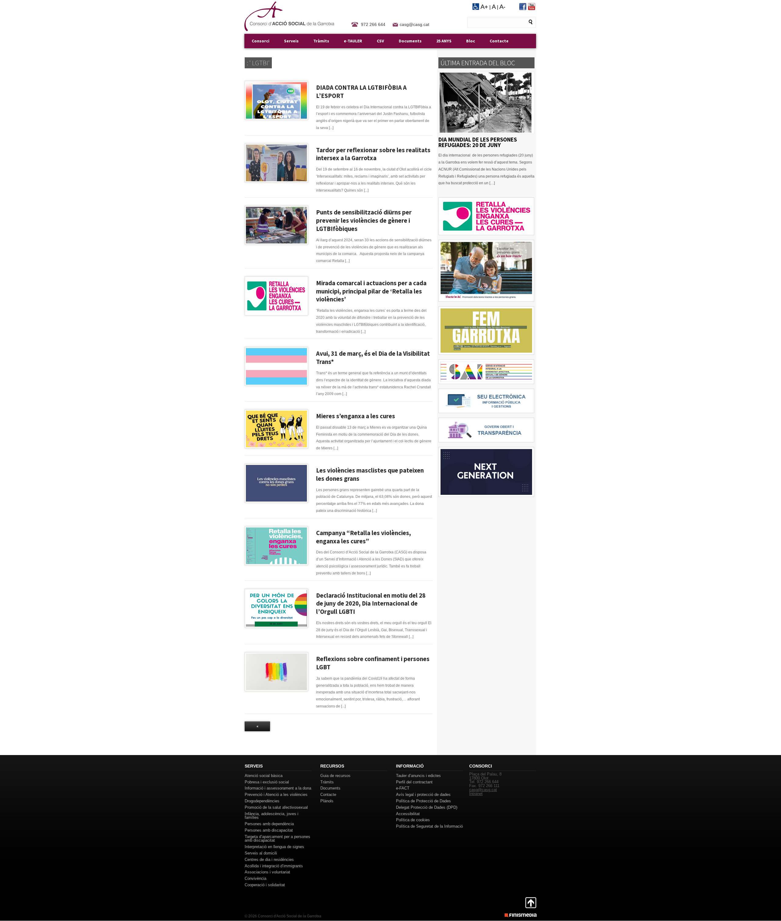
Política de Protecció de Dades (423, 801)
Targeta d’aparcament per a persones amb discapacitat (277, 838)
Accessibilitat (408, 813)
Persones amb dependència (269, 824)
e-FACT (402, 788)
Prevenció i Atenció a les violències (276, 794)
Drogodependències (262, 801)
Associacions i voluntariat (267, 872)
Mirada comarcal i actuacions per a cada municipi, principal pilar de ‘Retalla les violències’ (371, 291)
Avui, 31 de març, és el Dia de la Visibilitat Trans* (373, 358)
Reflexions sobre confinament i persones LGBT (373, 663)
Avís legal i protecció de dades (423, 794)
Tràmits (321, 41)
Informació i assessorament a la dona (278, 788)
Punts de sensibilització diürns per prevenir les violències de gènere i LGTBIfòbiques (364, 220)
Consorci (260, 41)
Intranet (476, 793)
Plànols (326, 801)
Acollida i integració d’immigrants (274, 866)
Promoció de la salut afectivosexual (276, 807)
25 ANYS (444, 41)
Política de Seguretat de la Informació (429, 826)
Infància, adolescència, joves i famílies (271, 815)
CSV (380, 41)
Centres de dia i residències (269, 859)
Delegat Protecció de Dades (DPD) (426, 807)
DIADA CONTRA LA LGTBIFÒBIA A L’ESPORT (361, 92)
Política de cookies (413, 820)
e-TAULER (353, 41)
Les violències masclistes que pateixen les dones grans (370, 474)
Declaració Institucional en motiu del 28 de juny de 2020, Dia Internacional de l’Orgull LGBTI (371, 604)
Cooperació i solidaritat (265, 885)
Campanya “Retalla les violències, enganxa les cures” (363, 537)
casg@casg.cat (414, 24)
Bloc (470, 41)
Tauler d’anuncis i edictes (418, 775)
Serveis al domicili (261, 853)
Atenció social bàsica (264, 775)
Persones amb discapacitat (269, 830)
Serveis (291, 41)
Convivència (255, 878)
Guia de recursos (335, 775)
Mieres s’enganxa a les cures (355, 416)
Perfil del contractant (414, 782)
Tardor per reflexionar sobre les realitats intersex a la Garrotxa (373, 154)
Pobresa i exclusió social (267, 782)
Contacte (499, 41)
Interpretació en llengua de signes (274, 846)
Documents (410, 41)
